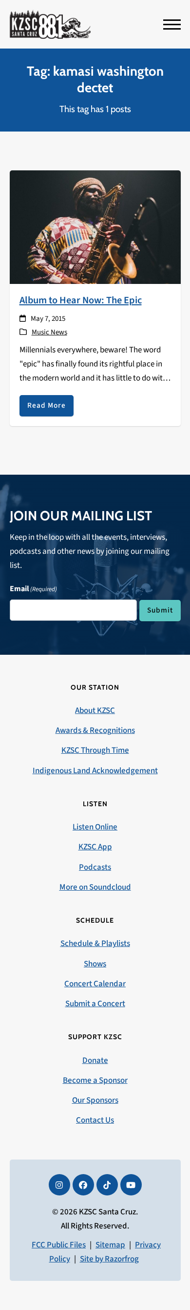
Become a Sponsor (95, 1080)
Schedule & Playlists (95, 943)
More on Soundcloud (95, 887)
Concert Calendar (95, 984)
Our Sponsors (95, 1100)
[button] (172, 24)
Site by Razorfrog (109, 1259)
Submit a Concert (95, 1004)
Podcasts (95, 867)
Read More (46, 405)
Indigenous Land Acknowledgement (95, 771)
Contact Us (95, 1120)
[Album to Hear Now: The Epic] (95, 226)
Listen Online (95, 827)
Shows (95, 964)
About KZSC (95, 710)
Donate (95, 1060)
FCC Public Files (59, 1245)
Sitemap (110, 1245)
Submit (160, 610)
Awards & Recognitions (95, 730)
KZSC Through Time (95, 750)
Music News (49, 332)
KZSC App (95, 847)
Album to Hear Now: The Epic (80, 300)
